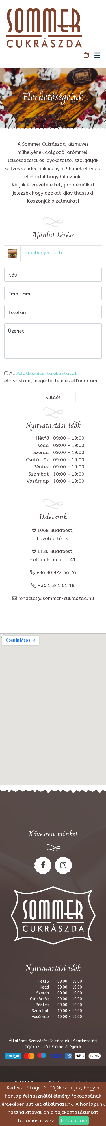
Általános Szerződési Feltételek (39, 1041)
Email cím (19, 294)
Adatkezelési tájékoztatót (46, 373)
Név (12, 275)
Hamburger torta (44, 252)
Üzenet (16, 331)
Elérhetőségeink (66, 1046)
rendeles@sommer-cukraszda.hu (56, 598)
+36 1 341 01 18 (56, 585)
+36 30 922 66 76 (56, 572)
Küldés (53, 397)
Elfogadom (74, 1120)
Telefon (17, 312)
